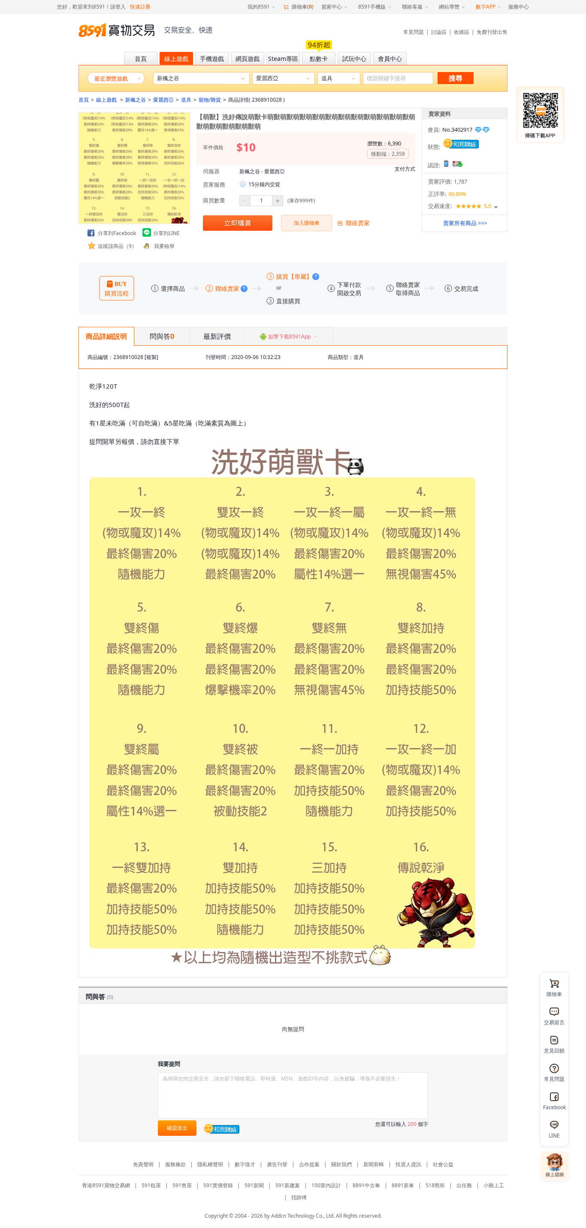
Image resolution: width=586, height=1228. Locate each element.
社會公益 (443, 1164)
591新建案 (287, 1185)
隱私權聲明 (210, 1164)
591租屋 (151, 1185)
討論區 (439, 32)
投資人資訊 (408, 1164)
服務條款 (175, 1164)
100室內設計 (326, 1185)
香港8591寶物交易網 (106, 1185)
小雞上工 (493, 1185)
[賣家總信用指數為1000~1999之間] (482, 130)
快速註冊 (140, 6)
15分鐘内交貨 (264, 184)
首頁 (84, 99)
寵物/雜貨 (210, 99)
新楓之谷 (135, 99)
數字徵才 (245, 1164)
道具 (186, 99)
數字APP (485, 6)
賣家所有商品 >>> (465, 223)
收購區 (461, 32)
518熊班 (435, 1185)
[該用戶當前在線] (461, 143)
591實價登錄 (218, 1185)
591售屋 (182, 1185)
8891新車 (403, 1185)
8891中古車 (366, 1185)
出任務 (464, 1185)
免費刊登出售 (492, 32)
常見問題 (413, 32)
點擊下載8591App (290, 336)
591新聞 (254, 1185)
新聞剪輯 (373, 1164)
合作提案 (309, 1164)
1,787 (460, 181)
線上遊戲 (107, 99)
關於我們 (341, 1164)
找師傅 (299, 1197)
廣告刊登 (277, 1164)
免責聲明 (143, 1164)
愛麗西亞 (163, 99)
